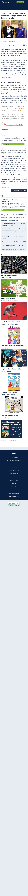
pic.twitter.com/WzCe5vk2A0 (14, 125)
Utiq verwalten (14, 473)
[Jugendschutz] (14, 503)
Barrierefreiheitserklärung (14, 460)
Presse (14, 483)
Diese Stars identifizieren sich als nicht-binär (14, 229)
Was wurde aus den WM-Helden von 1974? (14, 242)
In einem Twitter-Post (11, 160)
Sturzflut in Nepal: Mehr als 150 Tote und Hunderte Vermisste (13, 224)
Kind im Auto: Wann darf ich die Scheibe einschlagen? (13, 233)
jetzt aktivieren (7, 144)
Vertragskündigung (14, 493)
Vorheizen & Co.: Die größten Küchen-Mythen (12, 237)
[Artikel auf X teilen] (26, 45)
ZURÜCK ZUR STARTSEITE (19, 190)
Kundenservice (14, 457)
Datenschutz (14, 467)
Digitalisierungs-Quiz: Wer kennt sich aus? (13, 249)
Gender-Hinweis (14, 480)
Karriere (14, 490)
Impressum (14, 463)
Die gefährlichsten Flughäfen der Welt (12, 245)
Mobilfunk (20, 2)
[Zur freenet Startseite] (5, 1)
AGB (14, 477)
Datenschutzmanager (14, 470)
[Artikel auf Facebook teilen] (24, 45)
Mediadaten (14, 486)
